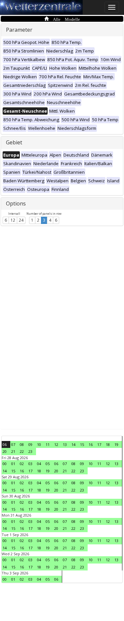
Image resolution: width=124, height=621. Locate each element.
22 (22, 451)
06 (5, 444)
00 (5, 463)
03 (30, 463)
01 (13, 463)
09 (30, 444)
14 (73, 444)
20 (5, 451)
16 (91, 444)
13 (65, 444)
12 (13, 220)
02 (22, 463)
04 (39, 463)
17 (99, 444)
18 (108, 444)
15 (82, 444)
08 (22, 444)
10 (39, 444)
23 (30, 451)
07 (13, 444)
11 (48, 444)
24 (21, 220)
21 (13, 451)
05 (48, 463)
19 (116, 444)
